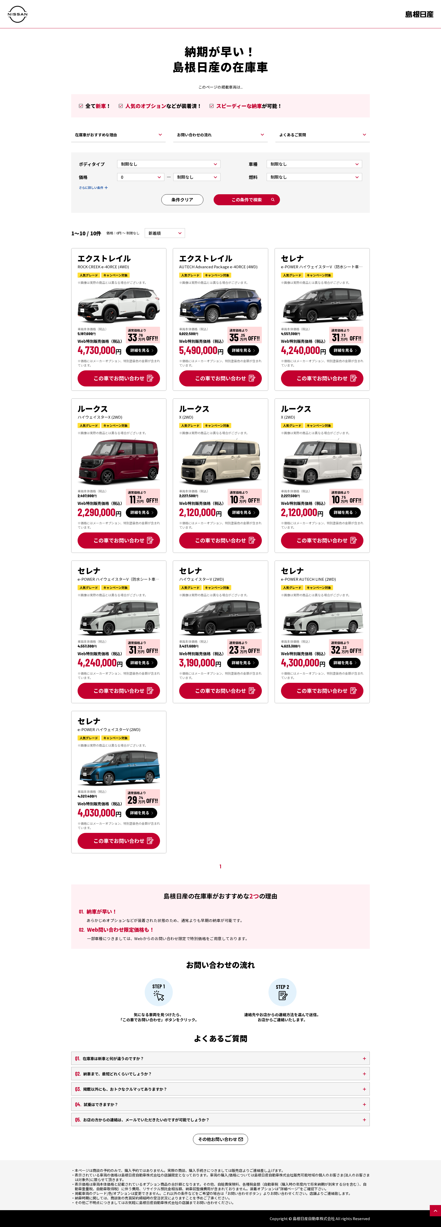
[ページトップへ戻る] (435, 1210)
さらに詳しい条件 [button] (91, 187)
